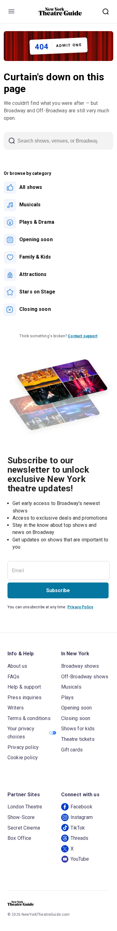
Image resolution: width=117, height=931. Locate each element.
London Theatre (24, 807)
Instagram (82, 817)
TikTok (78, 828)
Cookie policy (22, 757)
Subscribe (58, 590)
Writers (15, 708)
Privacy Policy (80, 607)
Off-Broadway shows (85, 677)
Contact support (82, 336)
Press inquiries (24, 697)
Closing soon (75, 718)
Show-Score (21, 817)
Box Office (19, 838)
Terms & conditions (29, 718)
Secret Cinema (23, 828)
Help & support (24, 687)
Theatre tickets (78, 739)
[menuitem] (58, 187)
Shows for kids (78, 729)
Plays (67, 697)
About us (17, 666)
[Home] (60, 11)
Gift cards (72, 750)
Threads (80, 838)
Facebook (81, 807)
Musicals (71, 687)
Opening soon (76, 708)
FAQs (13, 677)
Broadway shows (80, 666)
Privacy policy (23, 747)
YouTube (80, 859)
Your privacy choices (20, 733)
